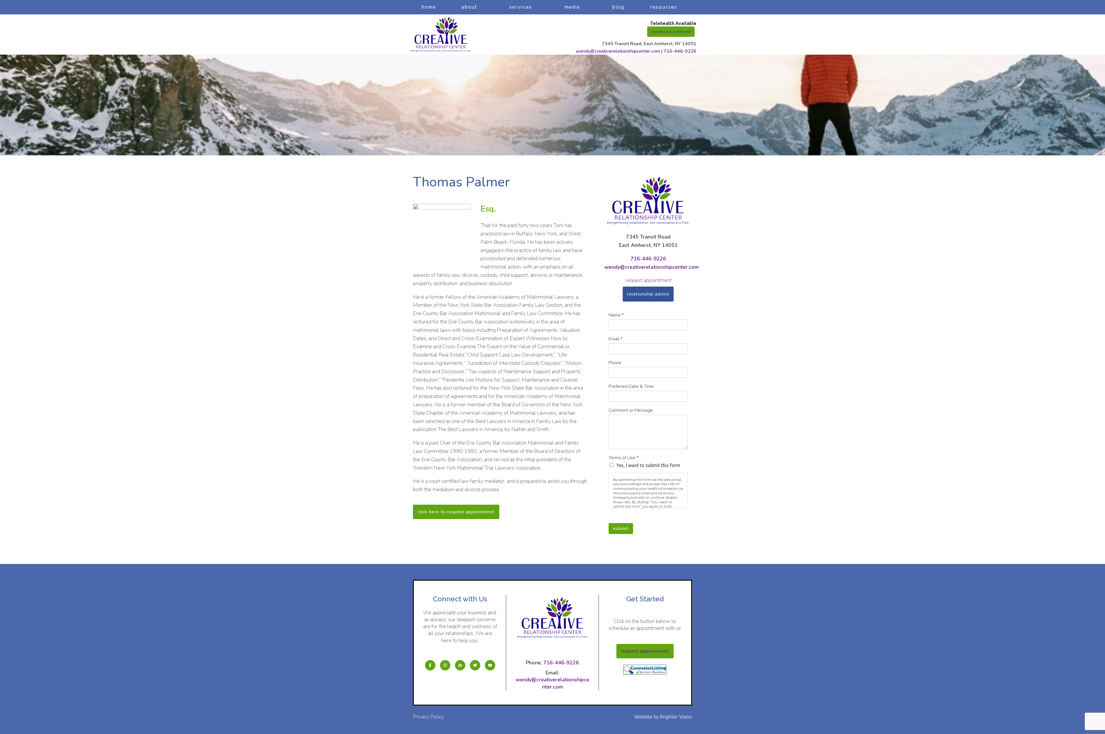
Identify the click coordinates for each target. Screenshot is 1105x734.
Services (520, 7)
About (469, 7)
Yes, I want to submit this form (648, 465)
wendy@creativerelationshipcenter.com (618, 51)
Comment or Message (631, 410)
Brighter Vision (676, 716)
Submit (620, 528)
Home (428, 7)
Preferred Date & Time (631, 387)
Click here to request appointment (456, 512)
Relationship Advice (648, 294)
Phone (615, 363)
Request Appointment (671, 31)
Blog (618, 7)
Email (615, 339)
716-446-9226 (680, 51)
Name (616, 315)
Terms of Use (624, 458)
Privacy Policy (428, 716)
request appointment (648, 280)
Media (572, 7)
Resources (663, 7)
